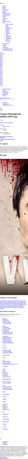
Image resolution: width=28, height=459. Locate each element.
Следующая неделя (7, 48)
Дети (4, 20)
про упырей (15, 306)
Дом (7, 34)
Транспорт (8, 35)
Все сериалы (6, 103)
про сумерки (8, 306)
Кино (4, 8)
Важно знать (6, 409)
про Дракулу (7, 304)
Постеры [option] (7, 139)
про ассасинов (3, 300)
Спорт (4, 16)
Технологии (9, 38)
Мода (4, 11)
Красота (5, 12)
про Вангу (14, 302)
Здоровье (5, 18)
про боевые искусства (18, 300)
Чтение (7, 30)
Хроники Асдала (4, 307)
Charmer (7, 458)
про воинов (21, 303)
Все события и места (8, 50)
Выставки (5, 94)
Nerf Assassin (12, 307)
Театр (7, 25)
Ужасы (5, 136)
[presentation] (0, 85)
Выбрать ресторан (7, 337)
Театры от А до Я (7, 388)
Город (4, 7)
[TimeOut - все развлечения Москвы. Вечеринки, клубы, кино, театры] (3, 2)
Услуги (4, 426)
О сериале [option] (2, 139)
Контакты (8, 41)
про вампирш (8, 302)
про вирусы (6, 303)
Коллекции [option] (12, 139)
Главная (5, 102)
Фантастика (10, 136)
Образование (9, 28)
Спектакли (5, 93)
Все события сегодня (5, 98)
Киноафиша (6, 327)
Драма (1, 136)
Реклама (5, 442)
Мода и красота (9, 24)
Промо (7, 39)
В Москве (5, 319)
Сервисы (5, 408)
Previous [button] (2, 137)
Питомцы (8, 33)
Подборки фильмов (7, 332)
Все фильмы (6, 329)
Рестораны (5, 9)
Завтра (4, 46)
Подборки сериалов (8, 333)
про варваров (20, 302)
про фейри (20, 306)
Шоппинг (5, 406)
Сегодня (5, 44)
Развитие (5, 374)
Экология (8, 37)
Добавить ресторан (7, 341)
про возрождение (13, 303)
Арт (4, 17)
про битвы (9, 300)
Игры (7, 26)
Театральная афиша (7, 389)
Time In (7, 29)
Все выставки (6, 361)
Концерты (5, 91)
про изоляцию (14, 304)
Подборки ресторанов (8, 342)
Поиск (4, 5)
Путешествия (6, 15)
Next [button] (2, 140)
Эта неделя (5, 47)
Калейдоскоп (6, 419)
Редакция (5, 441)
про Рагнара (21, 304)
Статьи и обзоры (7, 328)
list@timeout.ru (3, 457)
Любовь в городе (7, 322)
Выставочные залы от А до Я (10, 364)
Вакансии (5, 444)
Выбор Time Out (7, 21)
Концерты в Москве (8, 352)
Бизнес (7, 31)
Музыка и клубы (7, 13)
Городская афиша (7, 323)
